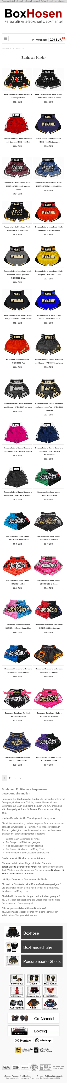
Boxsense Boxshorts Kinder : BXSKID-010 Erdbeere (49, 714)
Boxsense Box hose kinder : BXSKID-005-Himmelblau (18, 538)
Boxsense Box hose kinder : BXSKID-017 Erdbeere (49, 582)
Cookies (40, 1076)
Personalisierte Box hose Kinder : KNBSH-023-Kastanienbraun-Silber (18, 186)
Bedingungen (29, 1076)
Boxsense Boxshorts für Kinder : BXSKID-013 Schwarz (49, 670)
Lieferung (6, 1076)
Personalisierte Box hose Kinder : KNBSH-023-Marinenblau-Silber (49, 184)
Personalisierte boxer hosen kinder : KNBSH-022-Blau (49, 317)
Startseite (5, 48)
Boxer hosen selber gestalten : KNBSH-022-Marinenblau (49, 140)
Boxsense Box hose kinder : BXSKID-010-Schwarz (49, 538)
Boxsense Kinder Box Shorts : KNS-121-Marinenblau (18, 759)
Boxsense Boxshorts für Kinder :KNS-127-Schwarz (18, 714)
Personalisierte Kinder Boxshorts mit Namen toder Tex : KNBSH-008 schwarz (49, 407)
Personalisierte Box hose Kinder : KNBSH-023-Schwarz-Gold (18, 228)
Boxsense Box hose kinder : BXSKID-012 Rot (18, 582)
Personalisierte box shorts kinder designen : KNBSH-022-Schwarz (18, 317)
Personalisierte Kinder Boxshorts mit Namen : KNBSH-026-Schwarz (18, 493)
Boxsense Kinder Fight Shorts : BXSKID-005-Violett (49, 759)
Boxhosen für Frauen (23, 873)
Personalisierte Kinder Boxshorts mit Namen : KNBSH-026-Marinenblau (49, 451)
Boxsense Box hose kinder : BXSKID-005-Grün (49, 493)
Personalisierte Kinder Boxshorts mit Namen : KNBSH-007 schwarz (18, 405)
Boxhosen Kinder (18, 48)
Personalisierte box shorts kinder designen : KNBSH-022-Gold (49, 272)
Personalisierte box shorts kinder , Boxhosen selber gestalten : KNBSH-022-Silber (18, 274)
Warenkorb (41, 39)
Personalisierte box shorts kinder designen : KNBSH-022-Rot (49, 228)
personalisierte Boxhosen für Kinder (19, 866)
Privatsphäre (17, 1076)
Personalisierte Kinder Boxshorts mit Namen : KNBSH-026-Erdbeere (18, 449)
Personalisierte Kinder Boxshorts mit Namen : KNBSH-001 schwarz (49, 361)
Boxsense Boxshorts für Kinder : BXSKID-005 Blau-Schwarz (18, 670)
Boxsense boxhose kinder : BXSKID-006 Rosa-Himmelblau (18, 626)
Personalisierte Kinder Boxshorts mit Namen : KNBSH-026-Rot (18, 140)
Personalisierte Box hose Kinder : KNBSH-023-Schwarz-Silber (49, 96)
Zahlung (48, 1076)
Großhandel (58, 1076)
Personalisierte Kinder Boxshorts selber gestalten (18, 96)
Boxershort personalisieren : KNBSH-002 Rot (18, 361)
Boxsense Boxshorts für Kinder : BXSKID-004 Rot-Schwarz (49, 626)
